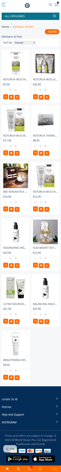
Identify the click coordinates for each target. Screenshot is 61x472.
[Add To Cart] (5, 96)
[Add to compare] (17, 97)
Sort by (7, 42)
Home (5, 27)
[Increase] (16, 90)
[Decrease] (5, 90)
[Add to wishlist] (11, 97)
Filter (52, 32)
